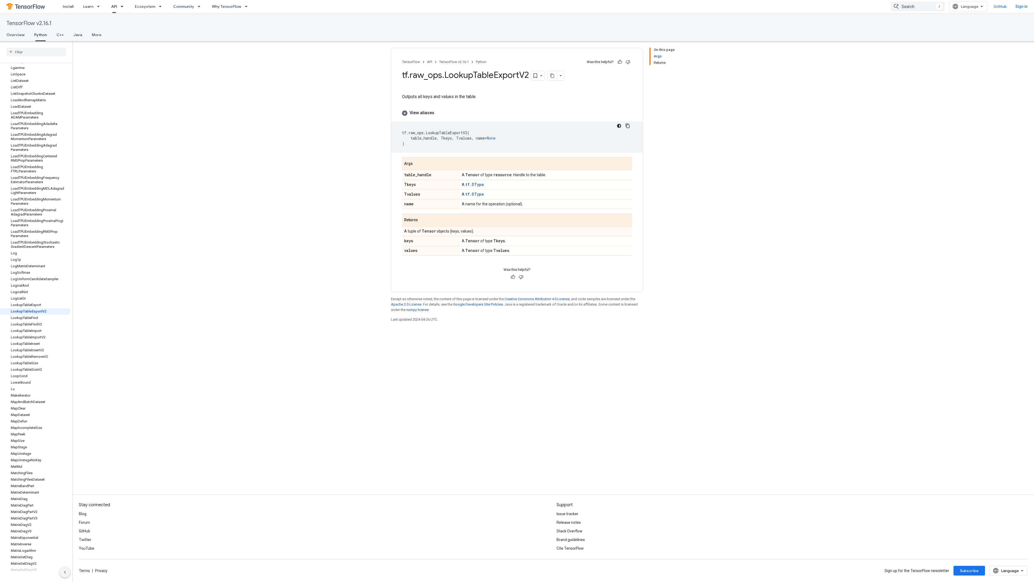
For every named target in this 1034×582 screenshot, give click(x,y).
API (114, 6)
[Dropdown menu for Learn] (99, 6)
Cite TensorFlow (570, 548)
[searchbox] (36, 52)
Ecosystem (145, 6)
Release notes (569, 522)
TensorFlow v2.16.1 (28, 23)
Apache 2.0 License (406, 304)
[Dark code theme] (619, 126)
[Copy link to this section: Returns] (423, 220)
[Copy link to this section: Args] (418, 164)
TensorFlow (411, 62)
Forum (84, 522)
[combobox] (918, 6)
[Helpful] (620, 62)
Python (40, 34)
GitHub (1000, 6)
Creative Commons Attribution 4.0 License (537, 299)
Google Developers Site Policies (478, 304)
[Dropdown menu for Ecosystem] (161, 6)
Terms (84, 571)
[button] (517, 113)
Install (68, 6)
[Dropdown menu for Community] (200, 6)
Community (183, 6)
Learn (88, 6)
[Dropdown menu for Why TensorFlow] (247, 6)
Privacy (101, 571)
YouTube (86, 548)
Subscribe (969, 570)
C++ (60, 34)
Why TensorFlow (226, 6)
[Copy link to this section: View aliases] (439, 113)
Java (78, 34)
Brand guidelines (571, 540)
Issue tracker (567, 514)
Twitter (85, 540)
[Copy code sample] (627, 126)
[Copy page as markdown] (552, 75)
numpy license (417, 310)
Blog (82, 514)
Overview (15, 34)
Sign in (1021, 6)
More (97, 34)
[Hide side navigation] (65, 572)
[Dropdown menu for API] (123, 6)
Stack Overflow (569, 531)
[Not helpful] (628, 62)
